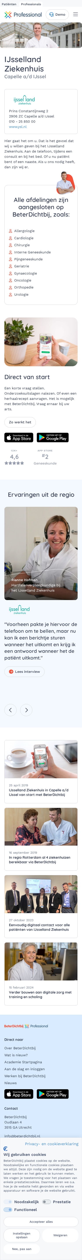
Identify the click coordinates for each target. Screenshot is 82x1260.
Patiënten (9, 4)
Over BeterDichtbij (20, 1048)
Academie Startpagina (23, 1062)
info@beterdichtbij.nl (22, 1136)
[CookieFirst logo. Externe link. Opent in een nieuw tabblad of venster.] (5, 1148)
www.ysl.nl (18, 127)
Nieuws (10, 1083)
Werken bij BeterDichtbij (24, 1076)
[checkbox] (7, 1202)
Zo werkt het (20, 422)
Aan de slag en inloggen (24, 1069)
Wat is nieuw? (16, 1055)
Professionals (31, 4)
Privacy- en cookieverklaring (52, 1143)
